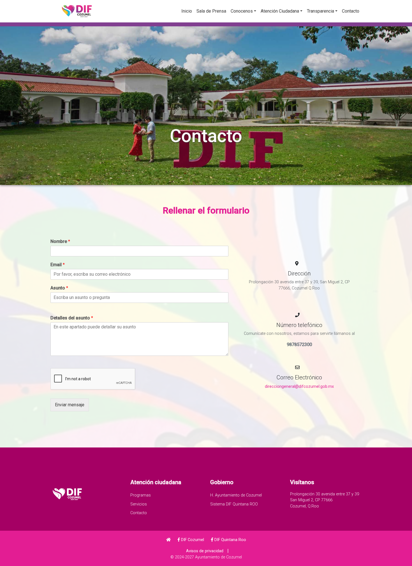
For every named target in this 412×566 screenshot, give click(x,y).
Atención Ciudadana (280, 11)
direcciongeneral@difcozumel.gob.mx (299, 386)
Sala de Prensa (211, 11)
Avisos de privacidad (204, 551)
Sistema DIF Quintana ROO (234, 504)
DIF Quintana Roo (229, 539)
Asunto (59, 288)
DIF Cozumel (192, 539)
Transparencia (320, 11)
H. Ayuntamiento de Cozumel (236, 495)
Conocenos (242, 11)
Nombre (60, 241)
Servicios (138, 504)
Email (57, 264)
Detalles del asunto (71, 318)
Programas (140, 495)
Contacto (350, 11)
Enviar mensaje (69, 404)
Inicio (186, 11)
